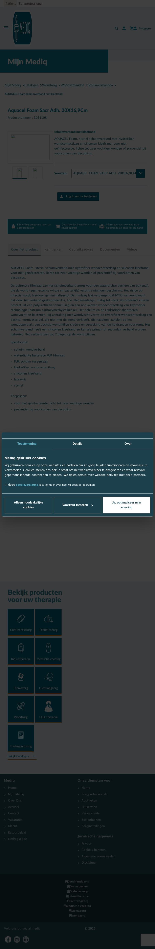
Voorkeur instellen (75, 505)
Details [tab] (78, 443)
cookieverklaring (27, 484)
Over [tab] (128, 443)
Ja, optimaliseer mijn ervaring (126, 505)
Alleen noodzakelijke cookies (28, 505)
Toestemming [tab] (27, 443)
